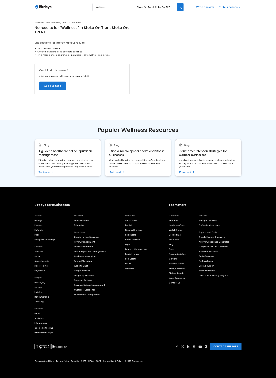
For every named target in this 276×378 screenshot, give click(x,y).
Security (75, 361)
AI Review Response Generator (214, 241)
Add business (52, 85)
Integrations (40, 323)
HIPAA (91, 361)
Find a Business (206, 256)
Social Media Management (87, 294)
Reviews (38, 225)
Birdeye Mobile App (43, 332)
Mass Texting (41, 265)
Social (37, 256)
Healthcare (130, 234)
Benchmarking (41, 296)
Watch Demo (175, 230)
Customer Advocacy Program (213, 275)
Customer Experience (84, 289)
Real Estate (130, 258)
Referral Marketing (83, 261)
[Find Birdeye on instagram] (194, 346)
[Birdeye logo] (43, 7)
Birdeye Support (207, 265)
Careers (173, 258)
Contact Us (174, 282)
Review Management (84, 241)
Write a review (205, 7)
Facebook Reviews (83, 280)
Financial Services (133, 230)
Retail (128, 263)
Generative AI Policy (113, 361)
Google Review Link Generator (213, 246)
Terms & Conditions (44, 361)
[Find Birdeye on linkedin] (188, 346)
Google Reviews (82, 270)
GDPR (83, 361)
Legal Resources (177, 278)
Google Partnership (44, 328)
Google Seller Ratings (44, 239)
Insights (38, 292)
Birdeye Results (176, 273)
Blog (171, 244)
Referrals (38, 230)
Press (171, 249)
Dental (128, 225)
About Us (173, 220)
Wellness (129, 268)
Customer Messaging (85, 256)
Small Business (81, 220)
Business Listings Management (89, 285)
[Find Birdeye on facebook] (177, 346)
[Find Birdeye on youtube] (200, 346)
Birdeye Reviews (177, 268)
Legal (127, 244)
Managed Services (208, 220)
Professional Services (209, 225)
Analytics (39, 318)
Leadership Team (177, 225)
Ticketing (39, 301)
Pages (37, 234)
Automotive (131, 220)
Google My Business (84, 275)
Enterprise (79, 225)
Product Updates (177, 254)
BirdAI (37, 313)
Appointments (41, 261)
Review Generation (83, 246)
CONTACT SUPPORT (225, 346)
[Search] (180, 7)
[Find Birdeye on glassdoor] (206, 346)
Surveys (38, 287)
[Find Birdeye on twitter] (182, 346)
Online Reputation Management (90, 251)
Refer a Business (207, 270)
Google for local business (86, 237)
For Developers (206, 261)
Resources (174, 239)
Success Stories (176, 263)
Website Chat (81, 265)
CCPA (98, 361)
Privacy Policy (62, 361)
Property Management (136, 249)
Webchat (39, 251)
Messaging (39, 282)
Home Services (132, 239)
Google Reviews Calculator (212, 237)
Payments (39, 270)
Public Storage (132, 254)
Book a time (175, 234)
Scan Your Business (208, 251)
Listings (38, 220)
